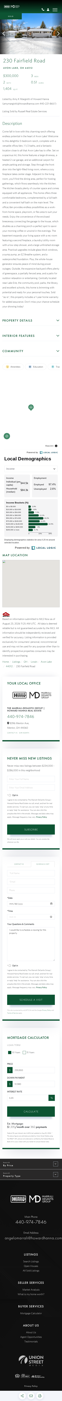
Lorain (34, 661)
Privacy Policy (41, 817)
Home (5, 661)
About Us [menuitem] (31, 1332)
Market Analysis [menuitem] (30, 1289)
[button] (5, 33)
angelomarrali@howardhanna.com (31, 1235)
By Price (8, 1165)
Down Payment (16, 1077)
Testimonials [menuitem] (31, 1341)
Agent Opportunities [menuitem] (31, 1337)
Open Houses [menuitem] (31, 1266)
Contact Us (12, 733)
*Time (10, 911)
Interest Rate (14, 1091)
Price (10, 1063)
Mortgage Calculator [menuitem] (31, 1313)
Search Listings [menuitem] (31, 1261)
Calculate (31, 1111)
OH (25, 661)
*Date (10, 897)
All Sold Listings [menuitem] (31, 1270)
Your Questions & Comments (20, 924)
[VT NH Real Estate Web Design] (31, 1360)
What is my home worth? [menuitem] (31, 1294)
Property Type (12, 1176)
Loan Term (14, 1045)
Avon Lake (46, 661)
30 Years (16, 1052)
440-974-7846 (44, 9)
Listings (16, 661)
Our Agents (24, 733)
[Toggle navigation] (55, 10)
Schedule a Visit (42, 864)
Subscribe (31, 829)
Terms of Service (12, 1013)
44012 (9, 666)
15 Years (30, 1052)
